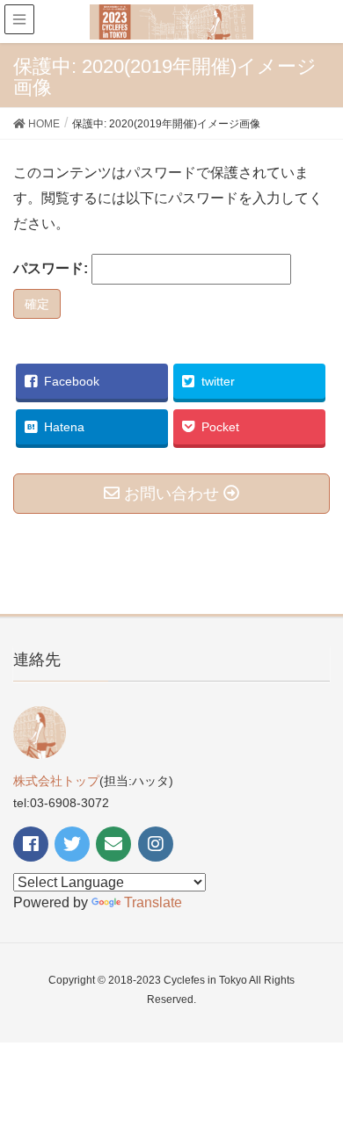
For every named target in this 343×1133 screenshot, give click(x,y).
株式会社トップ (56, 781)
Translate (153, 902)
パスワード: (52, 268)
